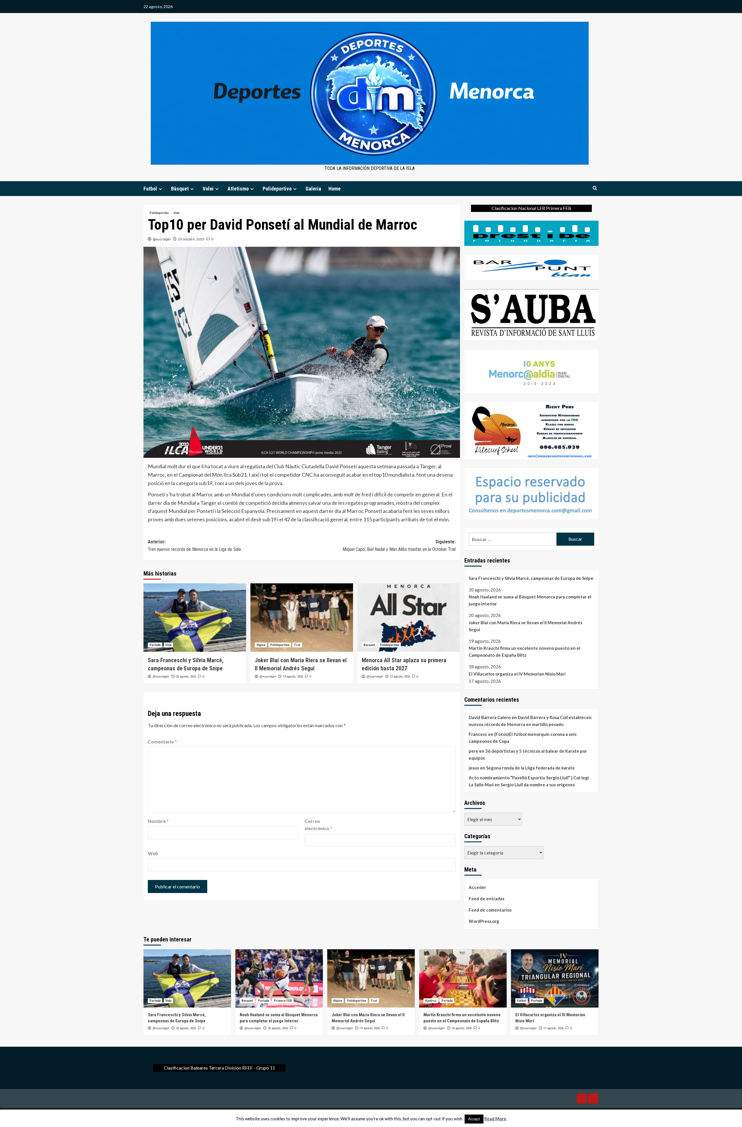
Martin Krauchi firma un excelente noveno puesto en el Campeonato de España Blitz (524, 651)
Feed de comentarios (490, 909)
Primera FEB (283, 1001)
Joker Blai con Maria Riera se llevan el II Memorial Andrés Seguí (525, 626)
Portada (155, 645)
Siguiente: (399, 545)
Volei (208, 189)
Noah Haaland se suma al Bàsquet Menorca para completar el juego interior (530, 600)
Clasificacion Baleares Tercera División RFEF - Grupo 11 (219, 1067)
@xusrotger (162, 239)
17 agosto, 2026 (553, 1028)
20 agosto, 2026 (186, 676)
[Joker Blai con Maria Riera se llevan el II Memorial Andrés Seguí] (301, 617)
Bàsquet (180, 189)
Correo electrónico (318, 824)
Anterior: (194, 545)
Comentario (162, 741)
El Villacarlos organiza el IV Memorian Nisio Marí (517, 673)
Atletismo (238, 189)
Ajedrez (431, 1001)
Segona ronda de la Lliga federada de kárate (530, 767)
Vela (176, 213)
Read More (495, 1118)
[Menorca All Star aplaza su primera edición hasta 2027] (408, 617)
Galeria (313, 189)
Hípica (261, 645)
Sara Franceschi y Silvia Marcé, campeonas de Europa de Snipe (531, 578)
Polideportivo (277, 189)
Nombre (158, 821)
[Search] (595, 188)
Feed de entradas (486, 898)
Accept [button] (474, 1119)
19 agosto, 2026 (293, 676)
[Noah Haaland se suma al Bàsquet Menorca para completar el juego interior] (279, 978)
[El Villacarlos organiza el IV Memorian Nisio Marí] (555, 978)
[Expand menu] (160, 188)
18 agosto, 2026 (462, 1028)
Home (334, 189)
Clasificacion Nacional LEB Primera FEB (531, 208)
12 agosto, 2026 (400, 676)
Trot (297, 645)
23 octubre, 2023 (191, 239)
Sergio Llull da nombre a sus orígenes (538, 784)
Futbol (150, 189)
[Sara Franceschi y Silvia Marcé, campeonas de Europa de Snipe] (194, 617)
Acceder (477, 887)
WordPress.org (484, 921)
